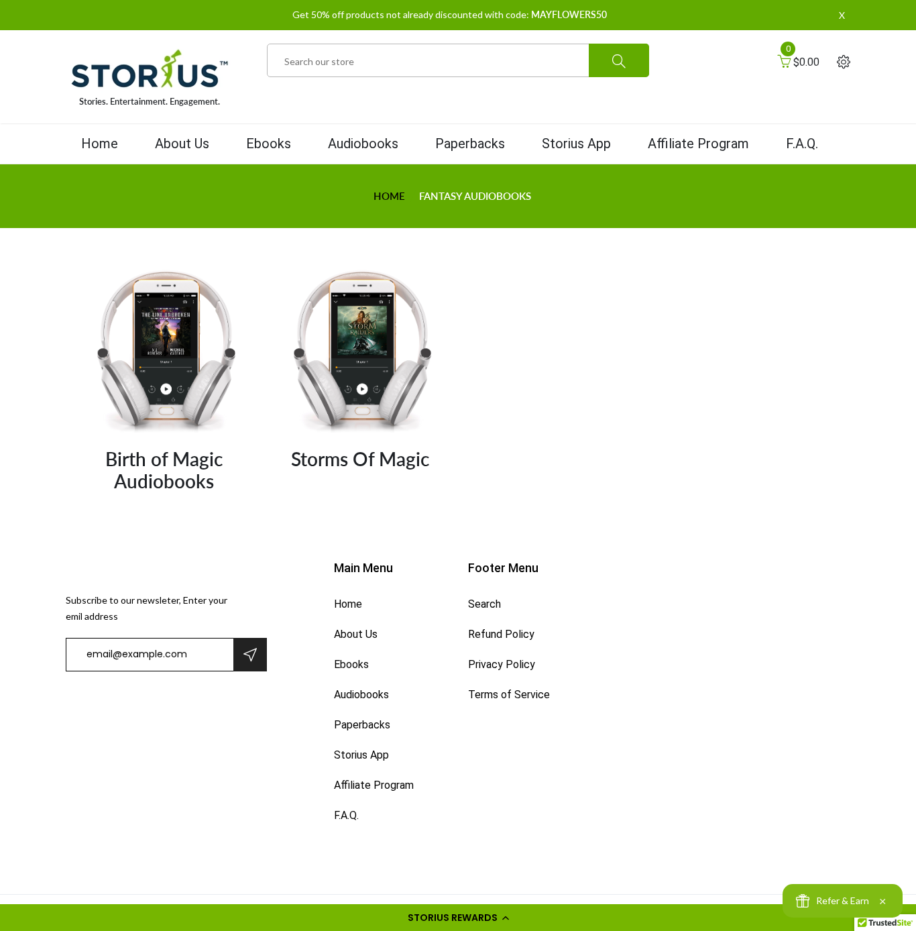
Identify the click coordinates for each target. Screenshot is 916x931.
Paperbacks (470, 143)
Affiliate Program (698, 143)
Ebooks (268, 143)
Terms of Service (509, 694)
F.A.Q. (802, 143)
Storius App (576, 143)
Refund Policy (501, 634)
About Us (182, 143)
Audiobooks (363, 143)
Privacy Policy (501, 664)
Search (484, 604)
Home (99, 143)
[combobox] (458, 61)
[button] (458, 917)
